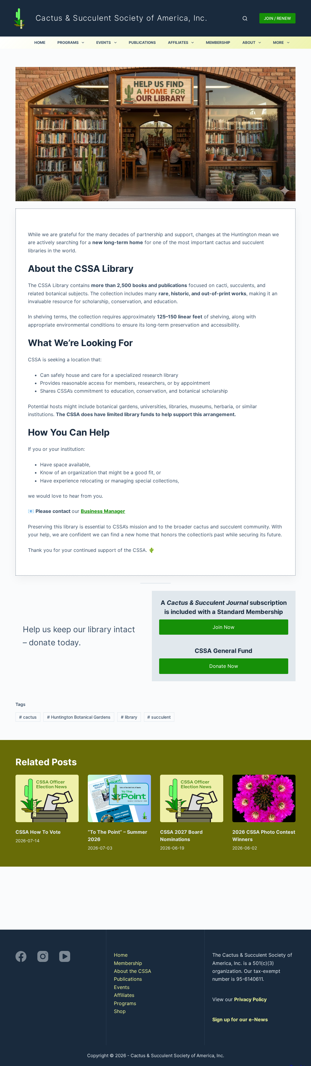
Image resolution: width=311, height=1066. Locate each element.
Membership (218, 42)
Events (103, 42)
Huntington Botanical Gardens (79, 717)
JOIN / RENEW (277, 18)
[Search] (245, 18)
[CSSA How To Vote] (47, 798)
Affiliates (178, 42)
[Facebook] (20, 956)
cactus (28, 717)
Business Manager (103, 511)
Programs (68, 42)
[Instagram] (42, 956)
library (129, 717)
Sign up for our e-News (240, 1019)
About (248, 42)
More (278, 42)
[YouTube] (64, 956)
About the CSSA (132, 971)
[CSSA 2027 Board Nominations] (191, 798)
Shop (120, 1011)
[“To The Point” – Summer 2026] (119, 798)
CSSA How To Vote (38, 832)
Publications (142, 42)
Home (39, 42)
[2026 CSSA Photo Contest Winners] (264, 798)
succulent (159, 717)
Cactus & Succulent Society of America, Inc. (121, 18)
